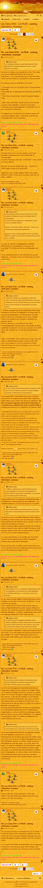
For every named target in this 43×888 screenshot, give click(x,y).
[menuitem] (3, 15)
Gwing (8, 131)
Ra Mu (7, 272)
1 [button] (21, 34)
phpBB (16, 882)
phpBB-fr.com (24, 884)
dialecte (8, 38)
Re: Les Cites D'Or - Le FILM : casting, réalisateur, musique (19, 53)
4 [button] (29, 34)
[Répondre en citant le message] (36, 40)
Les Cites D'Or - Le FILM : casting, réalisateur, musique (19, 25)
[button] (19, 34)
